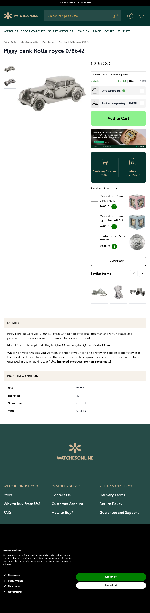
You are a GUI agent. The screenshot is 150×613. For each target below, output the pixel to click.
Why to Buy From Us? (22, 504)
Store (8, 495)
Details (13, 323)
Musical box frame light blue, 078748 (112, 218)
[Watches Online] (21, 16)
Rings (97, 31)
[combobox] (82, 15)
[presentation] (92, 87)
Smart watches (60, 31)
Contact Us (61, 495)
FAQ (7, 512)
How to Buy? (62, 512)
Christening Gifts (29, 42)
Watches (11, 31)
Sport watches (33, 31)
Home (5, 41)
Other (109, 31)
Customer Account (67, 504)
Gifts (13, 42)
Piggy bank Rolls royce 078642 (74, 42)
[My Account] (130, 16)
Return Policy (111, 504)
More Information (22, 376)
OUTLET (124, 31)
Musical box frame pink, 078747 (112, 198)
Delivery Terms (112, 495)
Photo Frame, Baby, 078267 (112, 238)
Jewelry (82, 31)
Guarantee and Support (119, 512)
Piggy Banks (48, 42)
